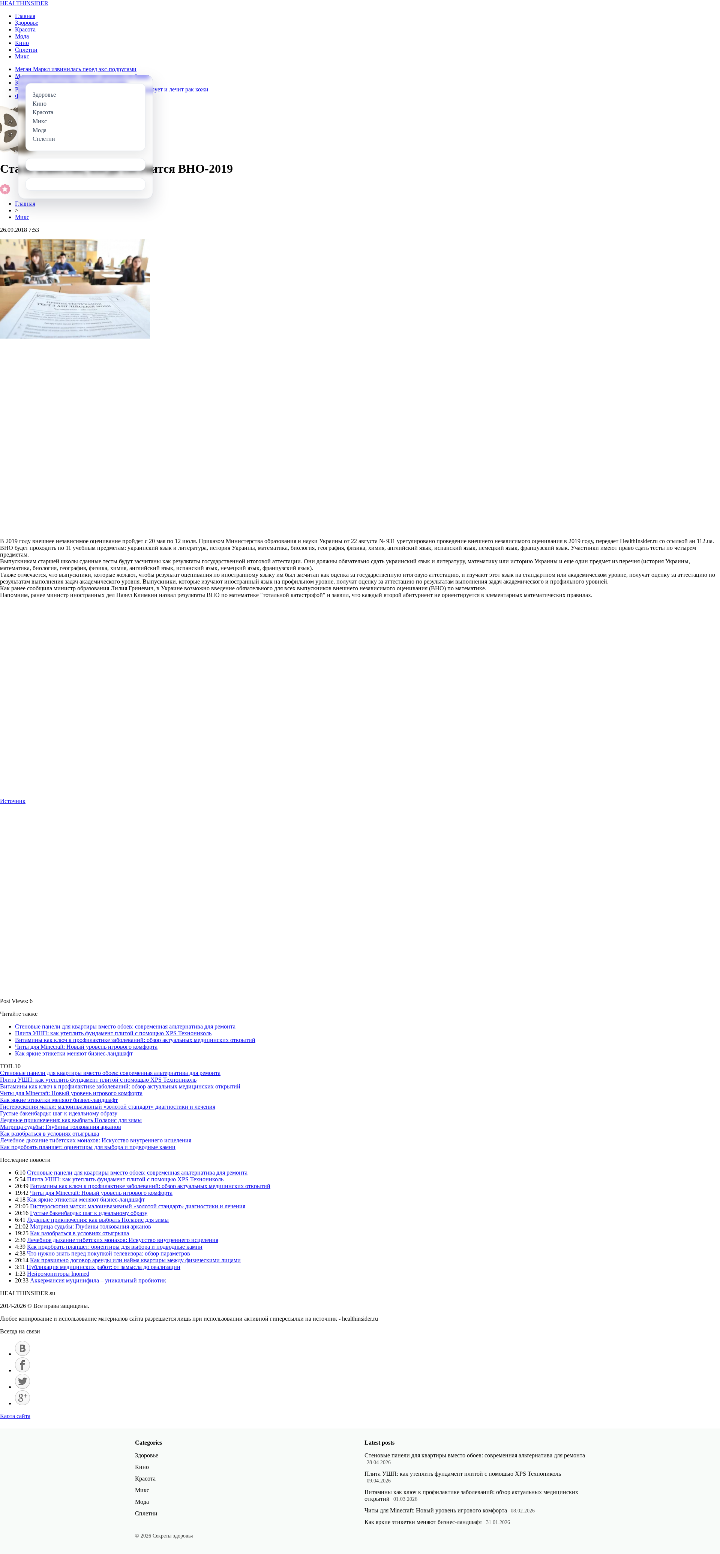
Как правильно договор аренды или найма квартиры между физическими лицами (135, 1260)
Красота (25, 29)
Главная (25, 16)
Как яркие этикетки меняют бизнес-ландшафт (74, 1053)
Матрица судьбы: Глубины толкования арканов (60, 1127)
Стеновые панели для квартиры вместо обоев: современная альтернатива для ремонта (125, 1026)
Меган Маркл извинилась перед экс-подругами (75, 69)
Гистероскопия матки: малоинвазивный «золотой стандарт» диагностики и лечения (107, 1106)
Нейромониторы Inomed (58, 1273)
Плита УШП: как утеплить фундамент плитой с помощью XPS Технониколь (113, 1033)
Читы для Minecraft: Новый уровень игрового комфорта (86, 1046)
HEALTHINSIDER (24, 3)
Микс (22, 56)
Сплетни (26, 49)
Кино (22, 43)
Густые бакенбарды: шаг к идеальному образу (58, 1113)
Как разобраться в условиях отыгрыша (49, 1133)
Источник (13, 801)
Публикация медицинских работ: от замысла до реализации (103, 1267)
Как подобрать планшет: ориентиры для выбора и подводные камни (88, 1147)
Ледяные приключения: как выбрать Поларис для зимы (71, 1120)
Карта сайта (15, 1416)
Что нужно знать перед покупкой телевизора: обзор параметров (108, 1253)
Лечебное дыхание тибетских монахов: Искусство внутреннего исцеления (95, 1140)
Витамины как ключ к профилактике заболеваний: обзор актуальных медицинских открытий (135, 1040)
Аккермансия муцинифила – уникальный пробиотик (98, 1280)
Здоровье (26, 22)
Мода (22, 36)
